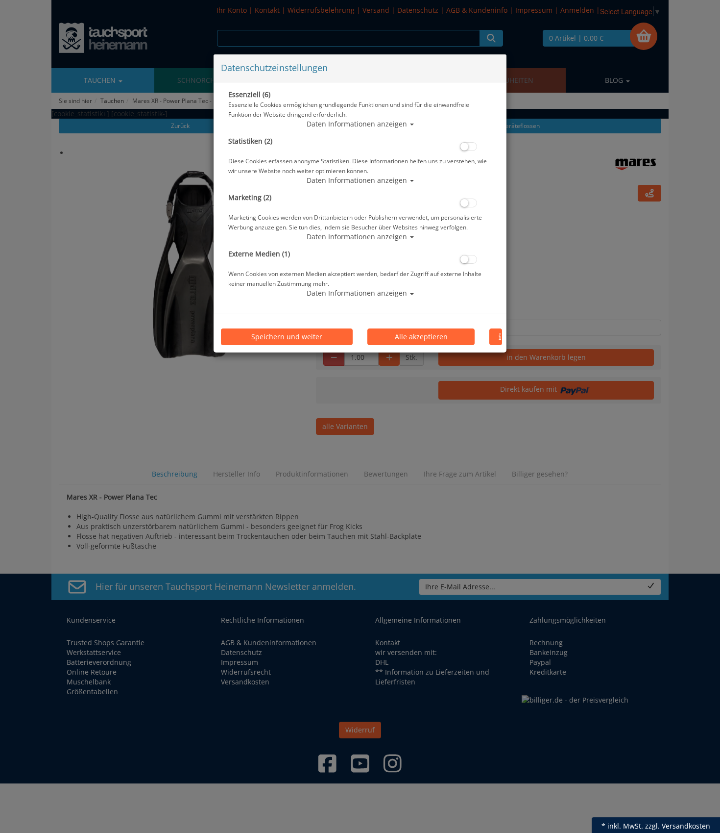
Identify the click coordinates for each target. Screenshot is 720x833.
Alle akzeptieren (421, 336)
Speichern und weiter (286, 336)
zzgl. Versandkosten (677, 826)
